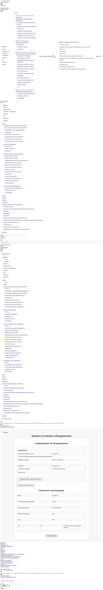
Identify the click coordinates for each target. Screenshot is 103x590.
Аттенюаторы (20, 75)
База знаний (54, 56)
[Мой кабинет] (1, 240)
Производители (6, 51)
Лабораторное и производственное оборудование (15, 125)
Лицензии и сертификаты (9, 111)
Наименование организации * (26, 501)
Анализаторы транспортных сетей (25, 73)
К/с (19, 525)
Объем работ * (56, 465)
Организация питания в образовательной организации (72, 69)
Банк (19, 519)
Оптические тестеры (22, 71)
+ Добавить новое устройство (25, 485)
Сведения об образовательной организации (68, 42)
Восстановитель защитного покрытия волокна (16, 127)
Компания (3, 542)
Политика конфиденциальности (8, 577)
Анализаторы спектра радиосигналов (26, 93)
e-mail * (54, 501)
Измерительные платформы (23, 55)
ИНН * (19, 495)
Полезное (4, 57)
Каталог (16, 13)
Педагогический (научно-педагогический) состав (71, 56)
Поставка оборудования (6, 563)
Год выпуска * (22, 472)
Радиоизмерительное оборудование (24, 91)
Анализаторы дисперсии (23, 77)
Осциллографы (20, 98)
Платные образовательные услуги (67, 62)
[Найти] (3, 237)
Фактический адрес (23, 507)
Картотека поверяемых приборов (8, 565)
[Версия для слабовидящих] (2, 4)
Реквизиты (4, 62)
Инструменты (20, 44)
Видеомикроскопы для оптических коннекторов (16, 160)
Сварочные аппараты (22, 46)
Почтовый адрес (56, 507)
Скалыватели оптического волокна (25, 35)
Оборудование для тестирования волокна (27, 26)
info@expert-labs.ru (5, 8)
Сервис (41, 56)
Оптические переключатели (23, 82)
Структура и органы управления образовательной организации (74, 47)
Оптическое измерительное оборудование (26, 53)
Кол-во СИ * (55, 453)
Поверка (45, 56)
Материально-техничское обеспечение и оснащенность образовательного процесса (23, 220)
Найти (4, 585)
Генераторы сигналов (22, 95)
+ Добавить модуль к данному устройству (30, 479)
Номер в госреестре (57, 459)
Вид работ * (21, 465)
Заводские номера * (23, 459)
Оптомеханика (20, 28)
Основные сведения (64, 44)
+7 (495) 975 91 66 (5, 1)
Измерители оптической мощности (25, 66)
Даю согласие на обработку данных (72, 526)
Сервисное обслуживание (7, 561)
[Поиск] (2, 11)
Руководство (62, 53)
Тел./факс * (55, 495)
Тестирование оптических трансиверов (26, 37)
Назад (6, 259)
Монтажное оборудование (22, 42)
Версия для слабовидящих (8, 427)
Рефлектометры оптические (23, 58)
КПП (53, 513)
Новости (4, 49)
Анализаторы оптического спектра (25, 64)
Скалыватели (20, 49)
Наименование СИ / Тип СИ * (26, 453)
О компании (4, 46)
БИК (53, 519)
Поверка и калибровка (6, 560)
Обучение (49, 56)
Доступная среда (63, 64)
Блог (3, 60)
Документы (62, 49)
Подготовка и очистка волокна (24, 31)
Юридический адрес (23, 513)
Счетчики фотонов (21, 84)
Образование (62, 51)
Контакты (98, 56)
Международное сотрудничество (67, 66)
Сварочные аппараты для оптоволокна (26, 33)
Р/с (41, 525)
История (4, 64)
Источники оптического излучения (25, 68)
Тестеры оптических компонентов (25, 80)
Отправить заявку (51, 535)
